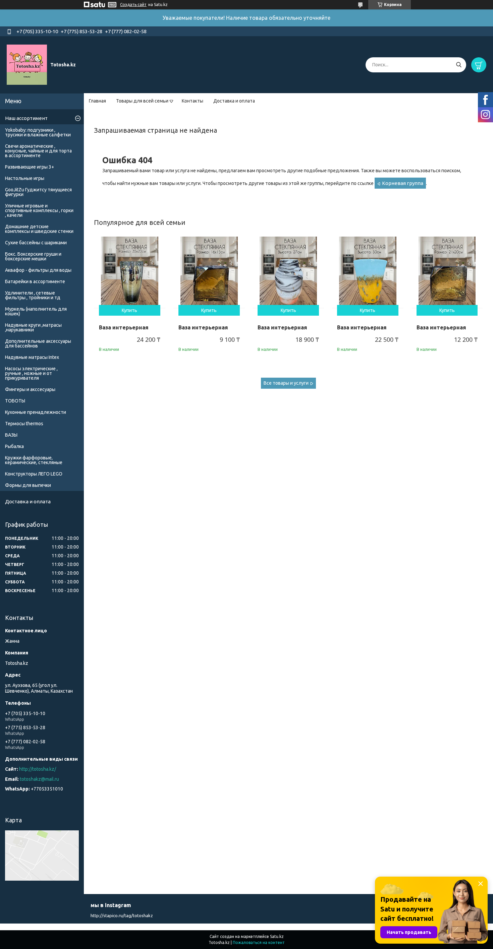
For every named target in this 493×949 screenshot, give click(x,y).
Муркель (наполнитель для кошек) (36, 311)
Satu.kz (277, 936)
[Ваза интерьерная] (129, 272)
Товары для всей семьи (142, 101)
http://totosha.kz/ (37, 769)
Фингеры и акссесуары (30, 389)
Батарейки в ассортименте (35, 281)
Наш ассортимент (26, 118)
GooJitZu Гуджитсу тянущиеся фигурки (38, 192)
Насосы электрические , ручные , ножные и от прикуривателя (31, 373)
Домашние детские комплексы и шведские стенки (39, 229)
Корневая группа (402, 183)
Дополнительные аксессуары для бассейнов (38, 343)
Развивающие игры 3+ (29, 167)
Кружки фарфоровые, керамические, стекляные (33, 460)
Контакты (192, 101)
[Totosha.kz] (27, 64)
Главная (97, 101)
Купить (129, 310)
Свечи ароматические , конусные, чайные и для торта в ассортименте (38, 150)
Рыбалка (14, 446)
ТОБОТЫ (15, 400)
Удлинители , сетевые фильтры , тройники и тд (32, 295)
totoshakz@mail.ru (39, 779)
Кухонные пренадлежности (35, 412)
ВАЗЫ (11, 435)
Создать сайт (133, 4)
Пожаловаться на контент (259, 942)
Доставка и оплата (234, 101)
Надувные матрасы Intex (32, 357)
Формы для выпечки (28, 485)
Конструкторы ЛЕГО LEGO (33, 474)
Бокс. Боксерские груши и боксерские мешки (33, 256)
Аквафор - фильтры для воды (38, 270)
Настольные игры (24, 178)
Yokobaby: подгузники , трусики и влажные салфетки (38, 132)
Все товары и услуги (286, 383)
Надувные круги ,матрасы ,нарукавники (33, 327)
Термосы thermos (24, 423)
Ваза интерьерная (124, 327)
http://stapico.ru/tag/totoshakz (122, 915)
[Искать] (458, 64)
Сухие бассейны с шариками (36, 242)
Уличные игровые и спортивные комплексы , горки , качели (39, 210)
